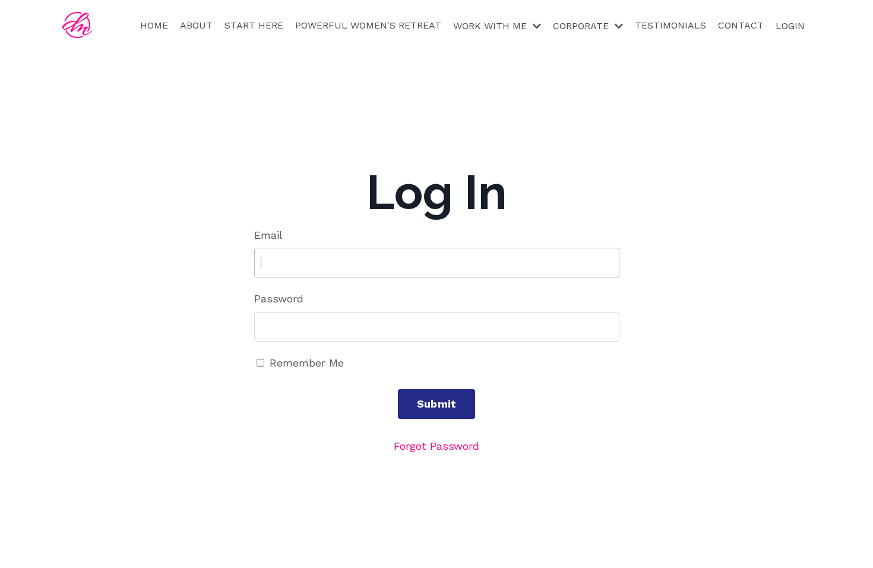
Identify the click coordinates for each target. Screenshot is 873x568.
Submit (437, 403)
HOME (154, 25)
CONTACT (741, 25)
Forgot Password (436, 446)
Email (268, 235)
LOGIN (790, 25)
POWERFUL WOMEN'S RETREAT (368, 25)
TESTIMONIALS (670, 25)
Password (278, 298)
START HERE (253, 25)
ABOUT (196, 25)
